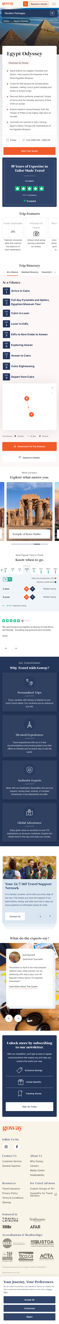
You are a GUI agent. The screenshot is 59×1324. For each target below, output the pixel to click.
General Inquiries (11, 1166)
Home (6, 21)
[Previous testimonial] (9, 1018)
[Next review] (15, 648)
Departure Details (31, 457)
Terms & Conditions (12, 1198)
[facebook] (17, 1146)
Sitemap (6, 1202)
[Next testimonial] (18, 1018)
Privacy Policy (10, 1193)
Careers (34, 1166)
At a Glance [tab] (12, 272)
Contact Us (15, 916)
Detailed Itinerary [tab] (29, 272)
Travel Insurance (11, 1188)
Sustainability (37, 1175)
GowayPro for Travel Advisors (41, 1194)
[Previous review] (6, 648)
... (11, 21)
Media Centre (37, 1170)
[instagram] (6, 1146)
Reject (29, 1317)
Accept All (29, 1299)
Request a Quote (39, 4)
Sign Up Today (29, 1106)
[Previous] (40, 916)
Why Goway (36, 1161)
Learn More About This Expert (23, 986)
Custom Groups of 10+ (42, 1188)
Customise (29, 1308)
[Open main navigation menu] (54, 4)
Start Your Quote (29, 151)
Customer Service (11, 1161)
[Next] (50, 916)
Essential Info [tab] (48, 272)
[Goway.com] (8, 3)
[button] (27, 398)
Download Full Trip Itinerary (31, 446)
